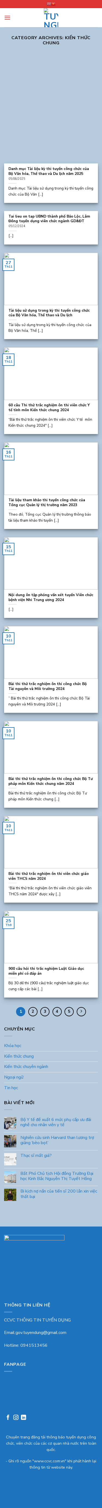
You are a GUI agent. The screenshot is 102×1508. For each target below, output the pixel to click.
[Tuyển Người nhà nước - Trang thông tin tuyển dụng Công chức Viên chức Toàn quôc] (51, 17)
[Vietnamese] (53, 4)
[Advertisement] (51, 110)
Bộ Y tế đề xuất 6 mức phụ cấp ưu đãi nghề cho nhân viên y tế (55, 1122)
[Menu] (7, 17)
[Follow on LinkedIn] (23, 1418)
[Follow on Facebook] (8, 1418)
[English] (49, 4)
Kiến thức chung (19, 1056)
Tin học (11, 1088)
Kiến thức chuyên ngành (26, 1067)
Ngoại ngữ (13, 1077)
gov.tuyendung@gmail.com (41, 1333)
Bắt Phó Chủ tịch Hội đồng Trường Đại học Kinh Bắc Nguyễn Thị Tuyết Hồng (56, 1176)
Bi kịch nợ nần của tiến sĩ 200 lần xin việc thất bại (58, 1194)
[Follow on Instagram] (15, 1418)
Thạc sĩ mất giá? (36, 1155)
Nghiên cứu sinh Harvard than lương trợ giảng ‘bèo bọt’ (57, 1140)
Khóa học (12, 1046)
